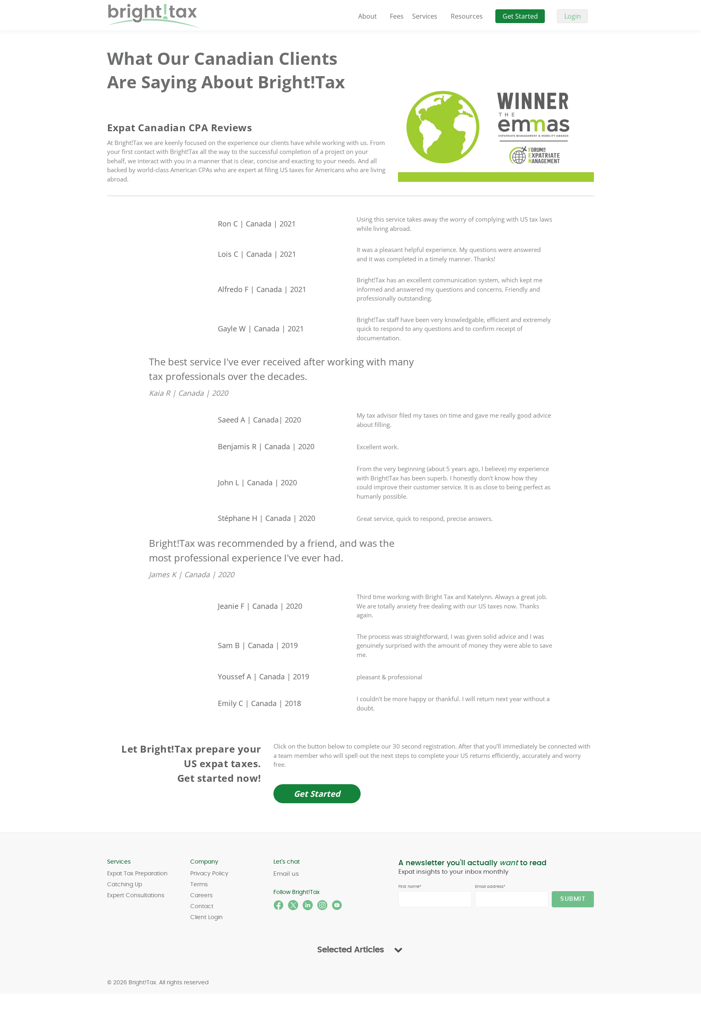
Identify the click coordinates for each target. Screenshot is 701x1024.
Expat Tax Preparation (137, 874)
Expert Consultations (135, 895)
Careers (201, 895)
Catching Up (124, 884)
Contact (201, 906)
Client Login (206, 917)
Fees (397, 16)
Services (424, 16)
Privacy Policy (209, 874)
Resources (467, 16)
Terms (199, 884)
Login (572, 16)
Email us (286, 874)
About (367, 16)
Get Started (520, 16)
